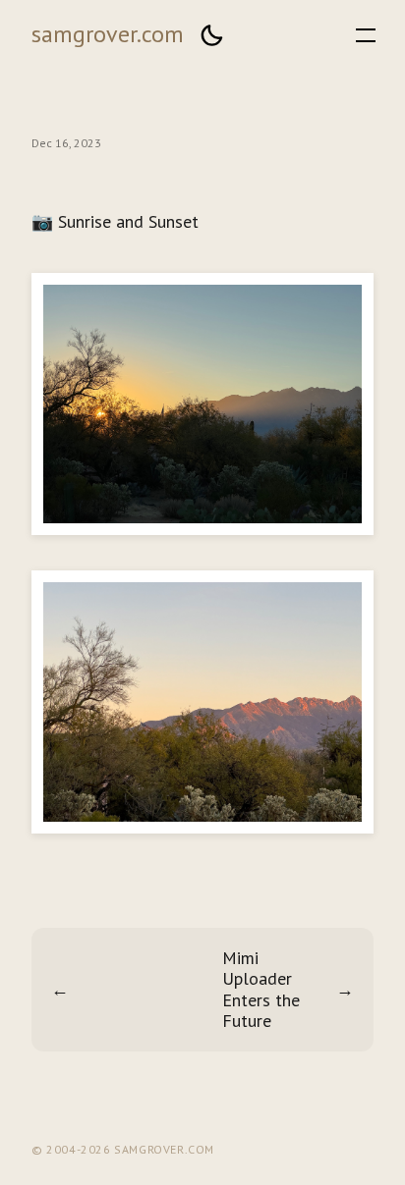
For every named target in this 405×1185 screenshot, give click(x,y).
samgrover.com (107, 34)
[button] (211, 35)
